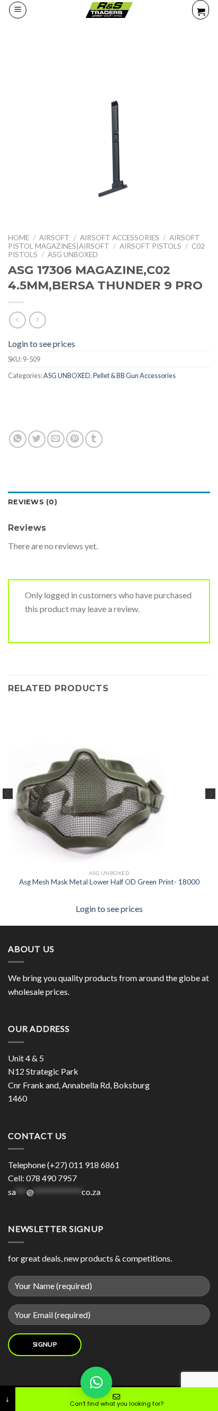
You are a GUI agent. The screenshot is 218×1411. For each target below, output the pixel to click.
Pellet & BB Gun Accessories (134, 375)
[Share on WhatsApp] (17, 439)
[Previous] (7, 814)
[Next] (210, 814)
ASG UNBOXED (73, 254)
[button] (96, 1382)
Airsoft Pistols (150, 246)
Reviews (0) (32, 502)
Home (18, 237)
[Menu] (17, 10)
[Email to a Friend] (56, 439)
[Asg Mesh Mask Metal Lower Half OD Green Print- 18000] (87, 802)
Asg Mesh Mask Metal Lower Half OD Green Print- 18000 (109, 882)
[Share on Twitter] (37, 439)
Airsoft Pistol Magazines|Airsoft (104, 241)
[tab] (109, 502)
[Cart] (200, 10)
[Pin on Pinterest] (75, 439)
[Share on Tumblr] (94, 439)
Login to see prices (41, 343)
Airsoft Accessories (119, 237)
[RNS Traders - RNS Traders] (109, 10)
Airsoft (54, 237)
